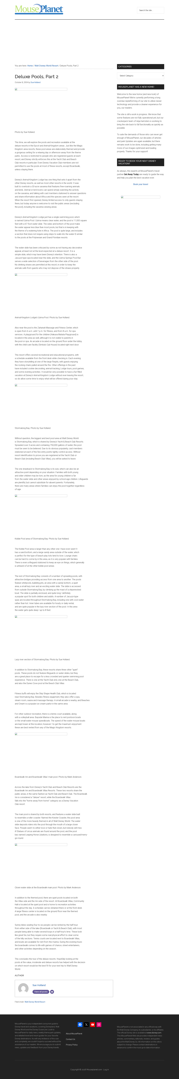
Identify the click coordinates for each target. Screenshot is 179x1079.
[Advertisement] (89, 39)
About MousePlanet (74, 1034)
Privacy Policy (72, 1045)
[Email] (52, 992)
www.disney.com (154, 1033)
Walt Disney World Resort (35, 1002)
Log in (106, 1070)
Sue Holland (39, 985)
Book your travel (140, 184)
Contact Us (70, 1039)
